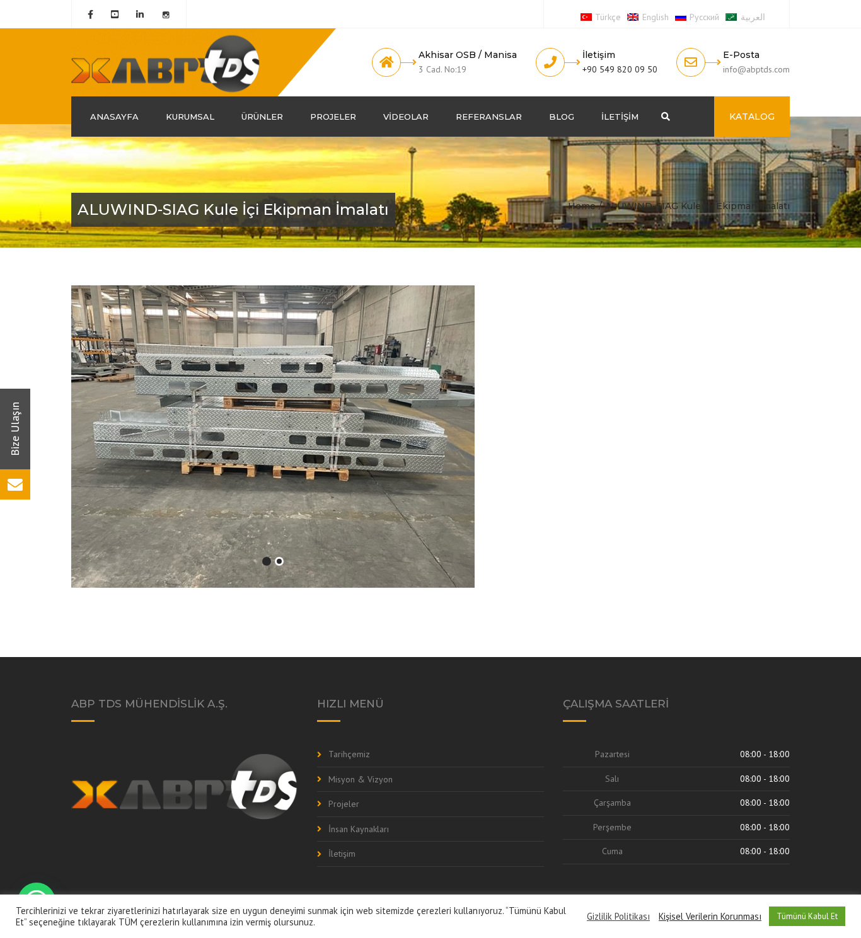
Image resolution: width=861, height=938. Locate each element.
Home (582, 206)
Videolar (406, 117)
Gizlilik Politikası (618, 916)
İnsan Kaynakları (358, 829)
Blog (561, 117)
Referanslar (489, 117)
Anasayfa (114, 117)
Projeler (333, 117)
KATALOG (752, 116)
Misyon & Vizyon (360, 779)
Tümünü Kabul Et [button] (807, 916)
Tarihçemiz (349, 754)
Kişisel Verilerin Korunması (710, 916)
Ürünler (262, 117)
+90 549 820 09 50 (619, 69)
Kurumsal (190, 117)
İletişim (620, 117)
